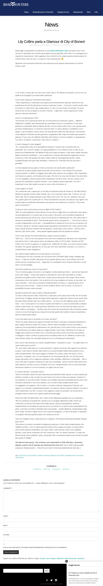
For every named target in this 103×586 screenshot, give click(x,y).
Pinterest (56, 469)
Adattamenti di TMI (36, 45)
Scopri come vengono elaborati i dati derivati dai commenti (62, 558)
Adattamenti (78, 12)
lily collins (61, 455)
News (26, 12)
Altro (89, 12)
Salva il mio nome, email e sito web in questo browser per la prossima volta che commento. (35, 547)
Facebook (37, 469)
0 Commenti (55, 45)
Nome (5, 516)
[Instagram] (56, 581)
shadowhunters (70, 455)
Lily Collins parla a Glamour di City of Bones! (51, 41)
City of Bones (32, 455)
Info (96, 12)
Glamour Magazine (50, 455)
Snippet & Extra (63, 12)
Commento (7, 488)
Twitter (47, 469)
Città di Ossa (23, 455)
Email (5, 525)
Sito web (6, 535)
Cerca (46, 571)
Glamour (41, 455)
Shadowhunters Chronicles (43, 12)
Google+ (66, 469)
